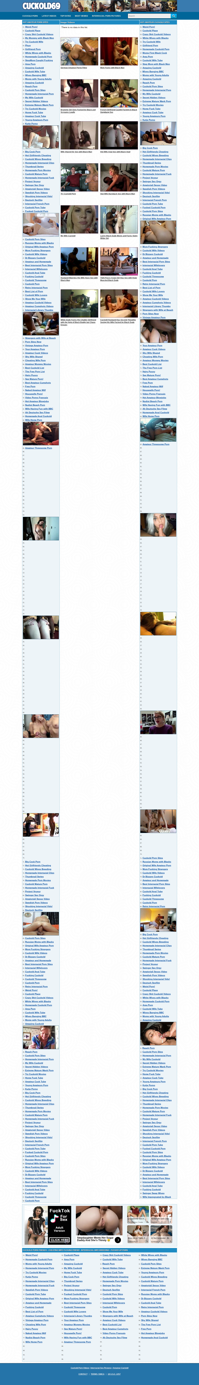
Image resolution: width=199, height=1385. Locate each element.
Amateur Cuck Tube (35, 116)
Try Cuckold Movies (35, 108)
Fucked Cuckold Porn (36, 211)
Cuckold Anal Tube (35, 273)
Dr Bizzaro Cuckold (35, 258)
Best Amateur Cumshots (38, 382)
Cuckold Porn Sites (35, 90)
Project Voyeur (33, 181)
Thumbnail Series (34, 166)
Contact (83, 1374)
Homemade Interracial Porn (39, 94)
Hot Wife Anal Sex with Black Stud (115, 152)
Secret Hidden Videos (36, 101)
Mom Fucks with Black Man (112, 68)
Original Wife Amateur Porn (39, 246)
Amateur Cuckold (120, 1368)
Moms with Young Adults (38, 79)
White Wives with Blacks (38, 53)
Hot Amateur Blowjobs (37, 401)
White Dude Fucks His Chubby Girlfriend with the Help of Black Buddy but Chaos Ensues (78, 322)
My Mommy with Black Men (39, 38)
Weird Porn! (31, 27)
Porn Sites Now (33, 342)
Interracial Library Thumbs (39, 310)
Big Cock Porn (32, 151)
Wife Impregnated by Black (157, 1197)
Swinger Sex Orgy (34, 185)
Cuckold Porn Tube (35, 207)
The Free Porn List (35, 371)
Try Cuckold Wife (34, 41)
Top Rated (65, 16)
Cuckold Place (32, 30)
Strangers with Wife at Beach (40, 338)
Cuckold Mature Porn (36, 174)
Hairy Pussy (31, 375)
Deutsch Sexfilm (33, 200)
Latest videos (49, 16)
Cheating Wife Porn (35, 360)
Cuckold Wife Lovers (36, 295)
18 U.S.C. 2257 (114, 1374)
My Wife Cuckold (34, 97)
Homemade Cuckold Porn (38, 56)
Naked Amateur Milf (35, 390)
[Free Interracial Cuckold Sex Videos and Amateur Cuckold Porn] (41, 11)
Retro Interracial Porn (36, 287)
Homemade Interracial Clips (39, 163)
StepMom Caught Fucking (39, 60)
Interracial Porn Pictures (106, 16)
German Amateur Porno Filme (74, 68)
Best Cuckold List (34, 368)
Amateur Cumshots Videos (39, 306)
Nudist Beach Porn (35, 405)
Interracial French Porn (37, 204)
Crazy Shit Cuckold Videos (39, 34)
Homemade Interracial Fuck (39, 177)
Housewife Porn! (34, 394)
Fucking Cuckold (34, 276)
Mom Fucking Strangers (38, 250)
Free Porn (30, 386)
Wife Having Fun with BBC (39, 408)
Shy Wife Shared (34, 356)
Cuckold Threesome (35, 280)
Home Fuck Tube (34, 112)
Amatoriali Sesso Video (37, 189)
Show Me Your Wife (35, 299)
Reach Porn (31, 86)
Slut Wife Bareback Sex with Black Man (117, 194)
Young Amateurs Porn (36, 120)
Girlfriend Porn (33, 49)
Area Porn (30, 64)
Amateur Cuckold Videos (38, 302)
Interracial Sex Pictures (101, 1368)
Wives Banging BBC (35, 75)
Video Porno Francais (36, 397)
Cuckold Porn (30, 16)
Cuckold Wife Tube (35, 71)
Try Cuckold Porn (68, 194)
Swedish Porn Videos (36, 192)
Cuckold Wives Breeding (38, 159)
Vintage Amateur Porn (36, 345)
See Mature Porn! (34, 379)
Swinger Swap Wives (153, 1193)
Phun (28, 45)
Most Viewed (81, 16)
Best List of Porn (34, 291)
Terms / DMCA (97, 1374)
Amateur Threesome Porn (38, 448)
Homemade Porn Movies (38, 170)
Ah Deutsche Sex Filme (37, 412)
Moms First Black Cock (155, 53)
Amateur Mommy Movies (38, 364)
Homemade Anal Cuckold (38, 416)
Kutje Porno (31, 123)
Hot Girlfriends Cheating (38, 155)
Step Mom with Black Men (156, 64)
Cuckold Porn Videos (80, 1368)
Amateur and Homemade (38, 261)
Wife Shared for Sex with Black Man (76, 152)
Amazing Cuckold (34, 68)
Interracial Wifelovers (36, 269)
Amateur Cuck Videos (36, 353)
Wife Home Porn (33, 420)
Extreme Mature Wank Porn (39, 105)
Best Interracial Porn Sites (39, 265)
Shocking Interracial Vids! (39, 196)
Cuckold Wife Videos (36, 254)
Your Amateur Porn (35, 349)
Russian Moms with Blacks (39, 243)
